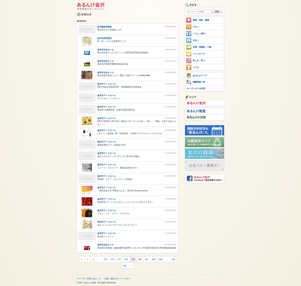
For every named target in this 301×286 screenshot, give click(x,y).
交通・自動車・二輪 (202, 46)
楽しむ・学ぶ (199, 60)
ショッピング (199, 53)
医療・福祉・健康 (201, 19)
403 (173, 259)
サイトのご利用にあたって (89, 278)
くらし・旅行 (199, 33)
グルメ (196, 26)
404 (124, 265)
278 (126, 259)
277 (119, 259)
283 (160, 259)
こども (196, 67)
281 (146, 259)
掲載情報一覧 (199, 81)
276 (112, 259)
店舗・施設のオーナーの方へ (117, 278)
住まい (196, 40)
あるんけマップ (200, 75)
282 (153, 259)
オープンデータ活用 (196, 88)
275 (105, 259)
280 (140, 259)
